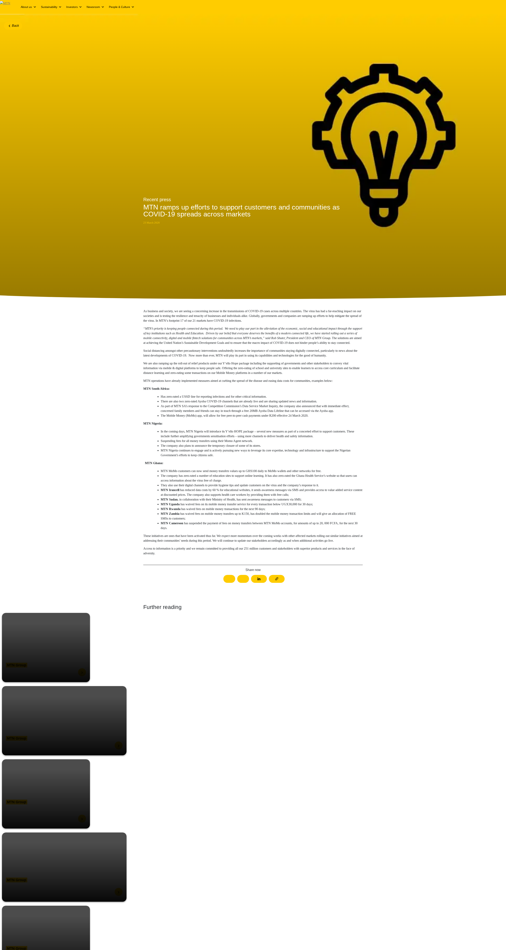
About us (26, 7)
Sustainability (49, 7)
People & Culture (119, 7)
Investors (72, 7)
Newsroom (93, 7)
